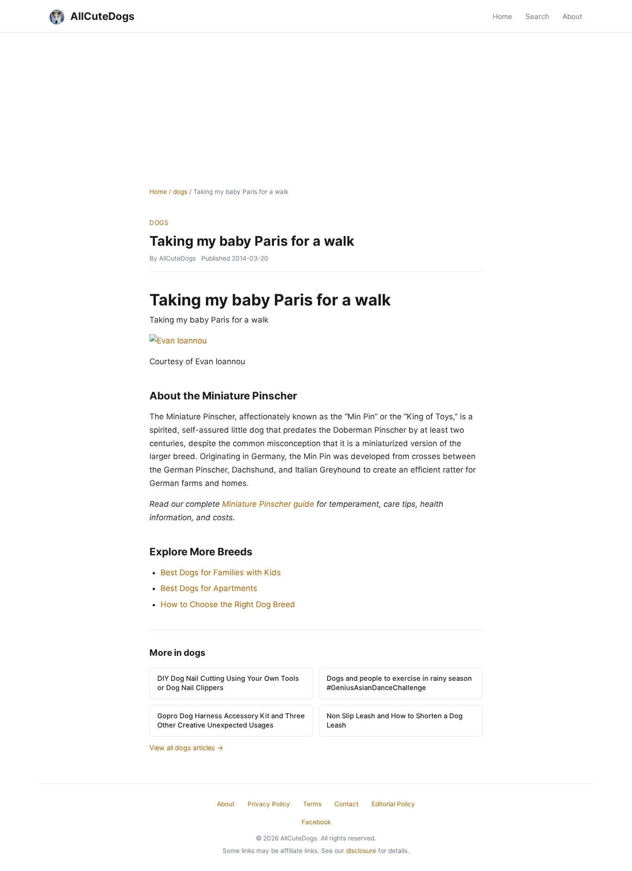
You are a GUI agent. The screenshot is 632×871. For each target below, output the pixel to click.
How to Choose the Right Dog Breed (228, 604)
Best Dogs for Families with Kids (221, 572)
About (572, 16)
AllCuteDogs (101, 16)
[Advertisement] (316, 102)
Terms (312, 804)
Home (502, 16)
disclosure (361, 850)
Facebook (316, 822)
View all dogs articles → (186, 748)
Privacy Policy (269, 804)
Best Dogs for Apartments (209, 588)
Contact (347, 804)
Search (537, 16)
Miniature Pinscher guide (268, 504)
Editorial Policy (393, 804)
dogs (180, 191)
